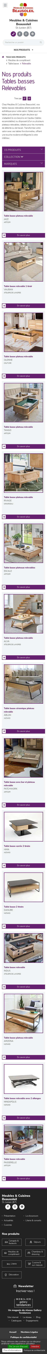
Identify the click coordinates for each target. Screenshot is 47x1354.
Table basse (13, 64)
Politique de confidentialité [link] (34, 1350)
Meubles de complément (19, 60)
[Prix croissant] (24, 98)
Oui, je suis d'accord (18, 1346)
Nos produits (22, 50)
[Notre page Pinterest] (32, 34)
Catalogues (16, 1321)
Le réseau (27, 1317)
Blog (38, 1317)
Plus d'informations (12, 1350)
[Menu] (5, 5)
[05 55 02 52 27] (13, 34)
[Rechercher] (41, 42)
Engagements (32, 1321)
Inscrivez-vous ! (25, 1291)
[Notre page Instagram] (26, 34)
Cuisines (8, 1225)
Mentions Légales (29, 1332)
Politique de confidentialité (23, 1337)
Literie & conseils (33, 1220)
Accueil (12, 1332)
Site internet (12, 1317)
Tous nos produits (16, 57)
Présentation (9, 1216)
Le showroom (32, 1216)
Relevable (26, 64)
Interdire (35, 1346)
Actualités (8, 1220)
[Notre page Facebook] (19, 34)
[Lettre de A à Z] (29, 98)
